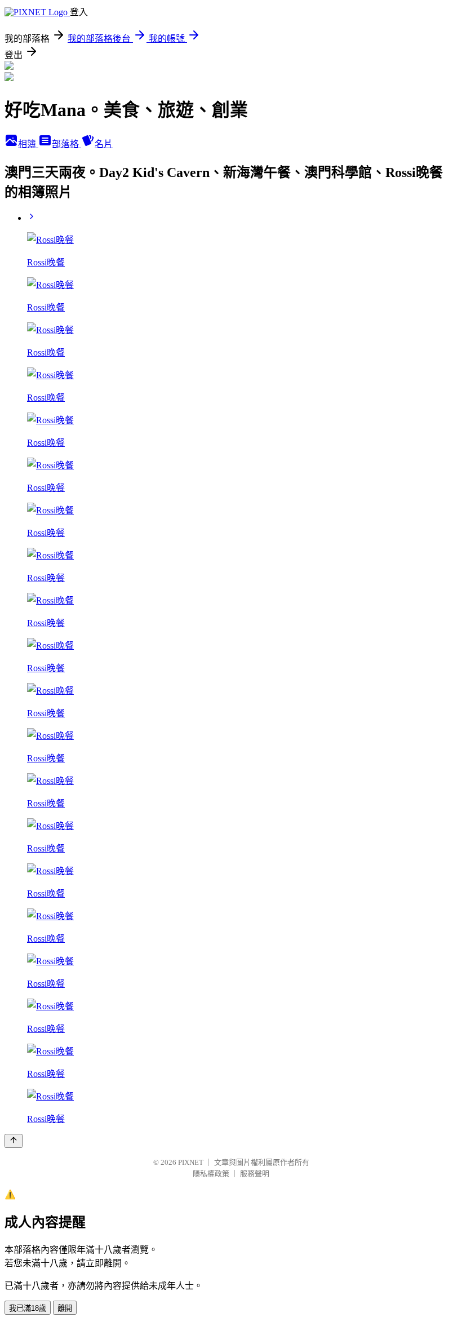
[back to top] (14, 1141)
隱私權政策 (211, 1173)
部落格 (66, 144)
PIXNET (190, 1162)
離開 (64, 1308)
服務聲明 (254, 1173)
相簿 (28, 144)
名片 (104, 144)
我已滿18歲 (27, 1308)
